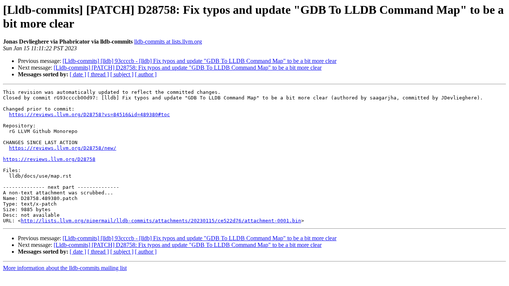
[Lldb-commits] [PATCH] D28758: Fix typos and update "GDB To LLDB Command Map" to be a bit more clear (188, 67)
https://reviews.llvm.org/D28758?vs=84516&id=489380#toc (89, 114)
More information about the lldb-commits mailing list (65, 268)
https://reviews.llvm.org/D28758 (49, 159)
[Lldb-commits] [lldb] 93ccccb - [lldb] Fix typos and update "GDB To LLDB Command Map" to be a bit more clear (199, 61)
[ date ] (78, 74)
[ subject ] (121, 74)
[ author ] (146, 74)
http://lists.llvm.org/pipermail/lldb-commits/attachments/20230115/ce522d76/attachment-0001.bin (161, 220)
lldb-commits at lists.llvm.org (168, 41)
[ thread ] (98, 74)
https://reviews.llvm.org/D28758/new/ (62, 148)
